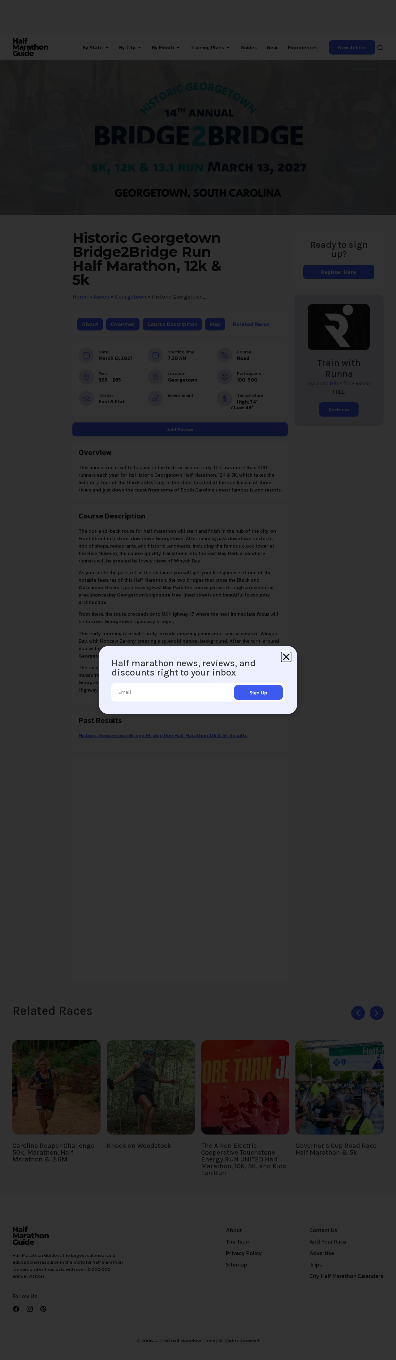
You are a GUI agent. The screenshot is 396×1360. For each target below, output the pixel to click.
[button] (286, 657)
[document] (198, 680)
